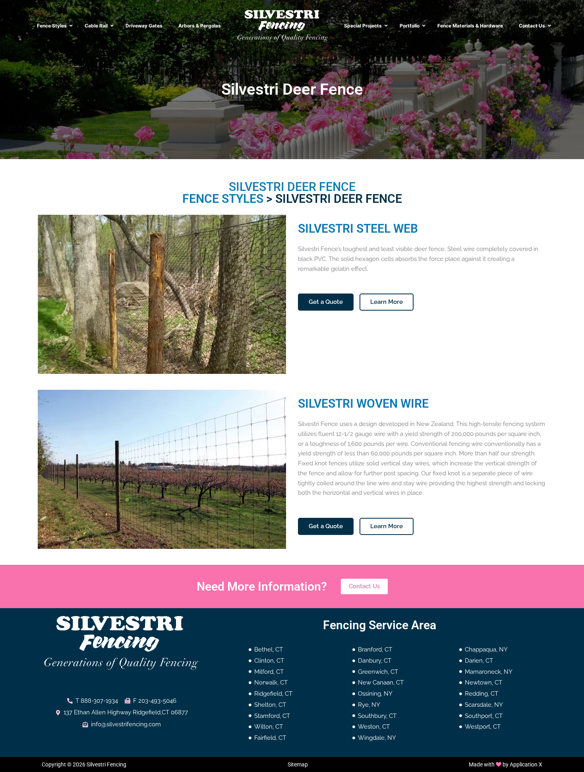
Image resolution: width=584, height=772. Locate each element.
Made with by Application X (505, 764)
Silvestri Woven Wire (363, 403)
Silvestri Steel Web (358, 228)
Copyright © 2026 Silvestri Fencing (84, 764)
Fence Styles (222, 199)
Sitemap (298, 764)
